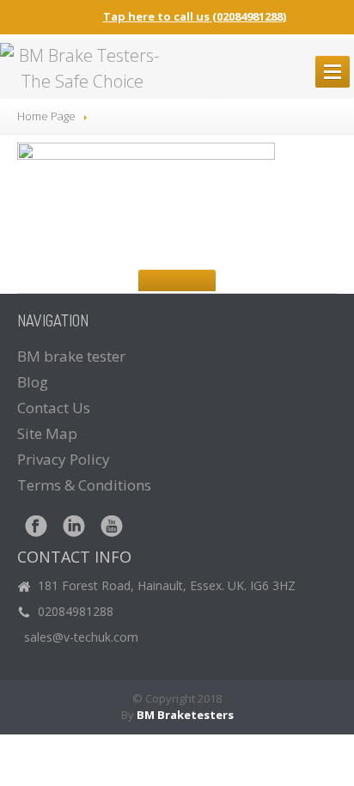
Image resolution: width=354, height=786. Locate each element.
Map (47, 433)
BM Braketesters (185, 714)
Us (53, 407)
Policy (63, 459)
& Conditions (84, 485)
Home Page (46, 116)
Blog (32, 382)
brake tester (71, 356)
